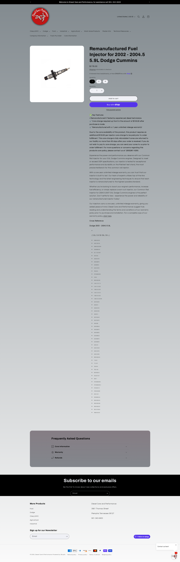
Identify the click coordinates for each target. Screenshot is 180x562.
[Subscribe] (107, 493)
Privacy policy (82, 554)
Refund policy (72, 554)
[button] (35, 31)
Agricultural (34, 520)
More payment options (113, 109)
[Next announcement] (149, 2)
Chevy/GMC (34, 516)
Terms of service (94, 554)
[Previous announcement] (30, 2)
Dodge (32, 512)
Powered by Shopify (59, 554)
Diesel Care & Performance (43, 554)
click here (107, 216)
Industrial (33, 524)
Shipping (92, 69)
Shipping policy (106, 554)
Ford (31, 509)
